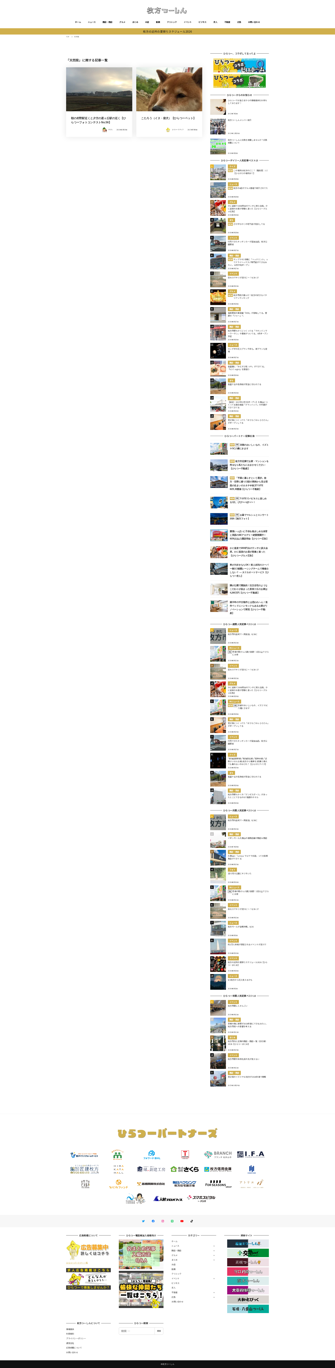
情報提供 (70, 1329)
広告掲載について (74, 1347)
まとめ (135, 22)
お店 (147, 22)
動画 (158, 22)
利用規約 (70, 1333)
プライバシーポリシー (76, 1338)
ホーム (78, 22)
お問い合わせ (254, 22)
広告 (239, 22)
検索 (159, 1330)
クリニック (172, 22)
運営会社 (70, 1343)
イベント (188, 22)
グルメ (122, 22)
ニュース (92, 22)
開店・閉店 (107, 22)
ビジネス (202, 22)
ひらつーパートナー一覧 (77, 1262)
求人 (215, 22)
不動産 (227, 22)
